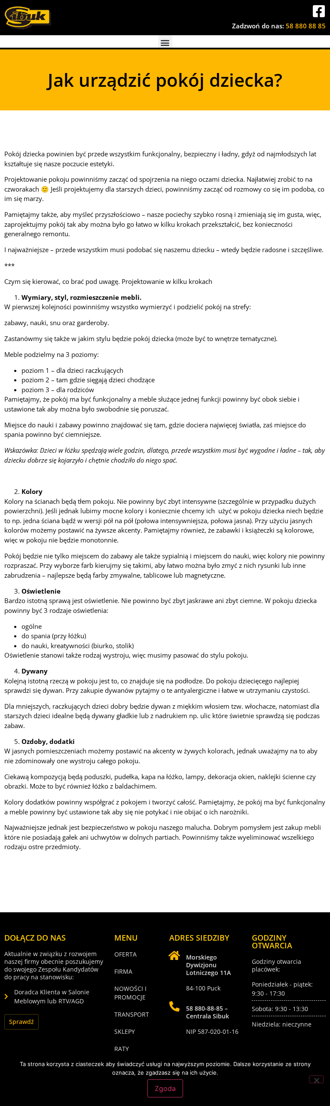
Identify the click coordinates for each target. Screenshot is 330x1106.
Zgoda (165, 1088)
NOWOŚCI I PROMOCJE (130, 992)
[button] (165, 42)
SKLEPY (124, 1031)
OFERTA (125, 954)
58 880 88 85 (306, 25)
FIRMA (123, 971)
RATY (121, 1049)
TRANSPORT (131, 1014)
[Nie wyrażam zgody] (316, 1079)
